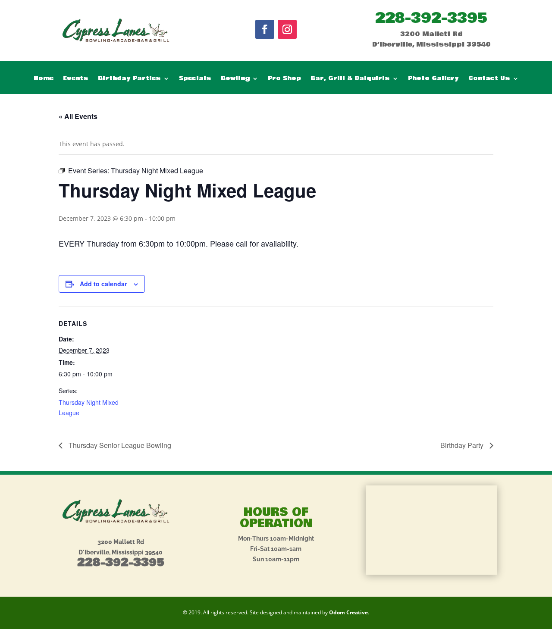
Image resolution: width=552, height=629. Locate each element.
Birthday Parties (129, 79)
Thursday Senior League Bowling (119, 445)
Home (43, 79)
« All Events (78, 116)
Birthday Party (462, 445)
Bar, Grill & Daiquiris (350, 79)
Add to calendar (103, 283)
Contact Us (489, 79)
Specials (195, 79)
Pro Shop (284, 79)
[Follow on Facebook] (264, 29)
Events (75, 79)
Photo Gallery (433, 79)
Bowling (235, 79)
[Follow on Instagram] (287, 29)
